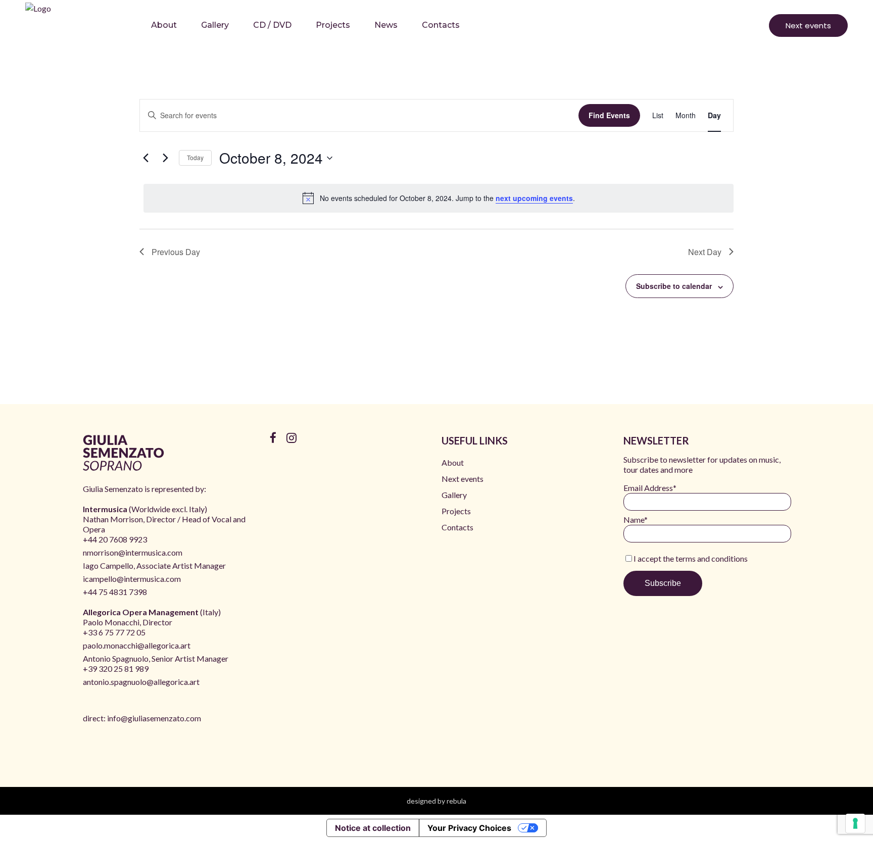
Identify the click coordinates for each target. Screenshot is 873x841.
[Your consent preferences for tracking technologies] (855, 823)
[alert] (438, 198)
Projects (456, 511)
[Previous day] (145, 158)
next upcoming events (534, 198)
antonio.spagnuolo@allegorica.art (141, 681)
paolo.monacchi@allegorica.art (136, 645)
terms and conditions (711, 558)
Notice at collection (373, 828)
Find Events (609, 115)
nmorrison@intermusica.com (132, 552)
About (453, 462)
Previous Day (176, 252)
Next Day (704, 252)
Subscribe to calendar (674, 286)
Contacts (457, 527)
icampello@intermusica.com (132, 578)
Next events (462, 478)
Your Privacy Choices (469, 828)
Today (195, 157)
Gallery (454, 495)
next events (808, 25)
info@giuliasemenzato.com (154, 718)
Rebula (456, 801)
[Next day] (165, 158)
